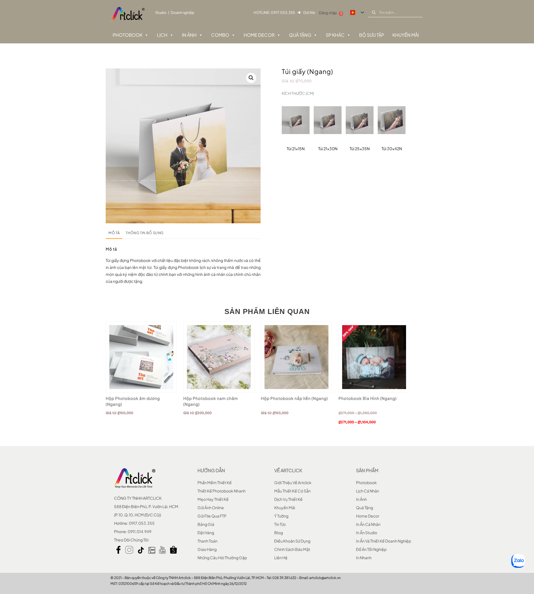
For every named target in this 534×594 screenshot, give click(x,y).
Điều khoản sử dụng (292, 540)
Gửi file (309, 12)
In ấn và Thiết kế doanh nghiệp (383, 540)
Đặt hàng (205, 532)
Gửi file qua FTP (211, 515)
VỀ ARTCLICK (288, 470)
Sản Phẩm (367, 470)
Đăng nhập (328, 13)
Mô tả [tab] (114, 233)
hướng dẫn (211, 470)
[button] (251, 78)
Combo (220, 35)
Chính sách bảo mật (292, 549)
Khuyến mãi (284, 507)
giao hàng (207, 549)
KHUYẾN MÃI (405, 35)
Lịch (162, 35)
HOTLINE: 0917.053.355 (274, 12)
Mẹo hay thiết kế (213, 499)
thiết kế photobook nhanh (221, 490)
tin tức (280, 524)
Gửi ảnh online (210, 507)
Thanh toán (207, 540)
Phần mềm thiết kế (214, 482)
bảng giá (205, 524)
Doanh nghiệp (182, 12)
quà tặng (364, 507)
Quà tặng (300, 35)
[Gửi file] (299, 12)
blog (278, 532)
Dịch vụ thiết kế (288, 499)
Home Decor (259, 35)
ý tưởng (281, 515)
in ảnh (361, 499)
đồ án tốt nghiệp (371, 549)
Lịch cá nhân (367, 490)
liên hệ (281, 557)
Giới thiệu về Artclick (293, 482)
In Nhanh (364, 557)
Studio (161, 12)
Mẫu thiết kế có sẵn (292, 490)
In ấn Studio (366, 532)
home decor (367, 515)
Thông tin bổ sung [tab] (145, 233)
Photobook (127, 35)
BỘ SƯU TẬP (371, 35)
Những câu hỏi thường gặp (222, 557)
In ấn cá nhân (368, 524)
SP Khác (335, 35)
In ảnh (189, 35)
